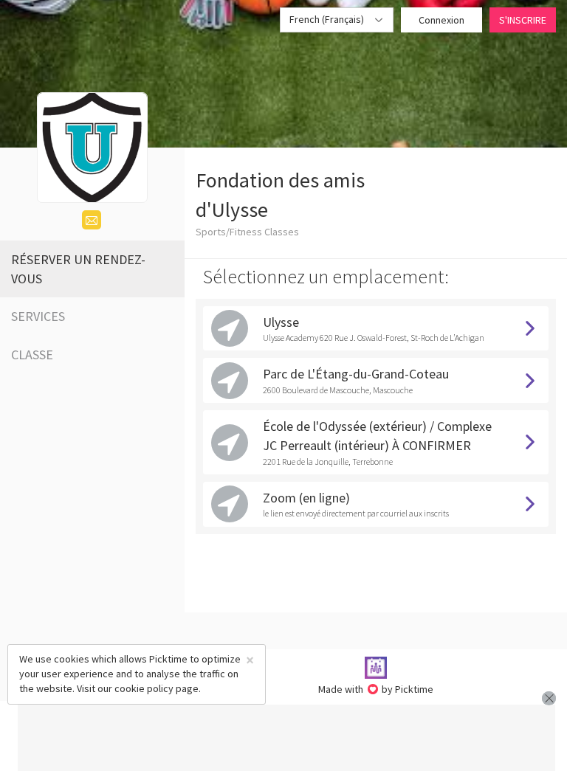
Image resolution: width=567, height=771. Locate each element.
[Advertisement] (286, 738)
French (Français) (327, 19)
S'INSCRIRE (522, 20)
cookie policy (143, 688)
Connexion (441, 20)
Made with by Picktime (376, 689)
